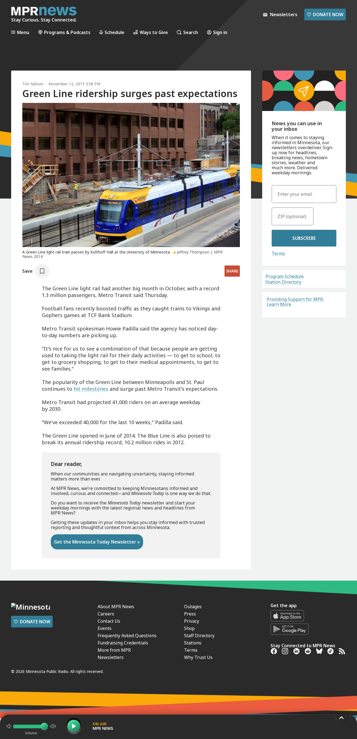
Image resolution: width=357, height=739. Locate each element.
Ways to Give (154, 32)
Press (190, 614)
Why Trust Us (198, 657)
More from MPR (114, 650)
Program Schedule (285, 276)
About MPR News (116, 606)
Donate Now (325, 14)
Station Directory (283, 281)
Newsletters (111, 657)
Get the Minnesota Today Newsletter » (97, 542)
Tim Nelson (32, 83)
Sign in (220, 32)
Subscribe (304, 238)
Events (105, 628)
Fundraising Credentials (123, 643)
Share (232, 271)
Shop (189, 628)
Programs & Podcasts (67, 32)
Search (190, 32)
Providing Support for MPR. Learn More (295, 301)
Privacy (191, 621)
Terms (278, 253)
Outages (193, 606)
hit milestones (91, 388)
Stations (192, 643)
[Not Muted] (8, 726)
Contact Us (109, 621)
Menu (23, 32)
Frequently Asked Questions (127, 635)
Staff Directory (199, 635)
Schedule (114, 32)
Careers (106, 614)
